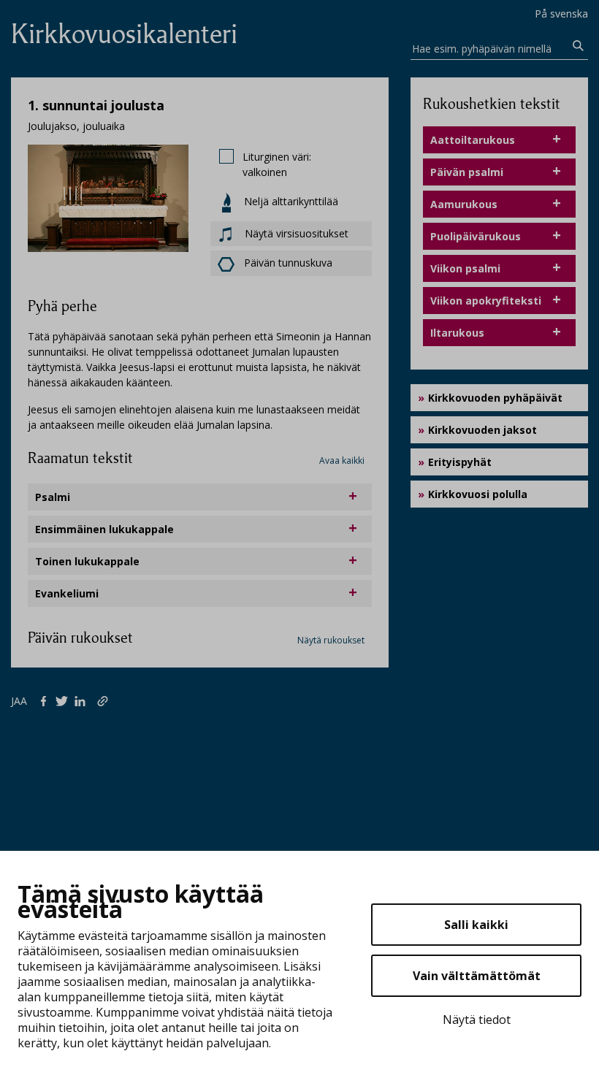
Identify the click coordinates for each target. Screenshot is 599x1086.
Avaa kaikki (342, 460)
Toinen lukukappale (87, 561)
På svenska (561, 13)
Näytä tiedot (477, 1020)
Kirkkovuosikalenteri (124, 34)
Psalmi (52, 497)
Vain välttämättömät (477, 976)
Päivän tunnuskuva (288, 262)
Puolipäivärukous (475, 236)
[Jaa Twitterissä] (65, 700)
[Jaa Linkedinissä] (83, 700)
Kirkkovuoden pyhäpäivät (495, 398)
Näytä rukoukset (331, 640)
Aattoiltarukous (472, 140)
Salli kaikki (476, 925)
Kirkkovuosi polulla (477, 494)
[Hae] (578, 46)
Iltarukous (457, 333)
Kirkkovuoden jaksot (482, 430)
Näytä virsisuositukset (295, 233)
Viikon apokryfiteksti (485, 300)
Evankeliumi (67, 593)
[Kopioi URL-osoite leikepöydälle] (104, 700)
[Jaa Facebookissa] (46, 700)
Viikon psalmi (465, 268)
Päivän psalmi (466, 172)
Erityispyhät (460, 462)
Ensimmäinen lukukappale (104, 529)
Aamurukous (463, 204)
